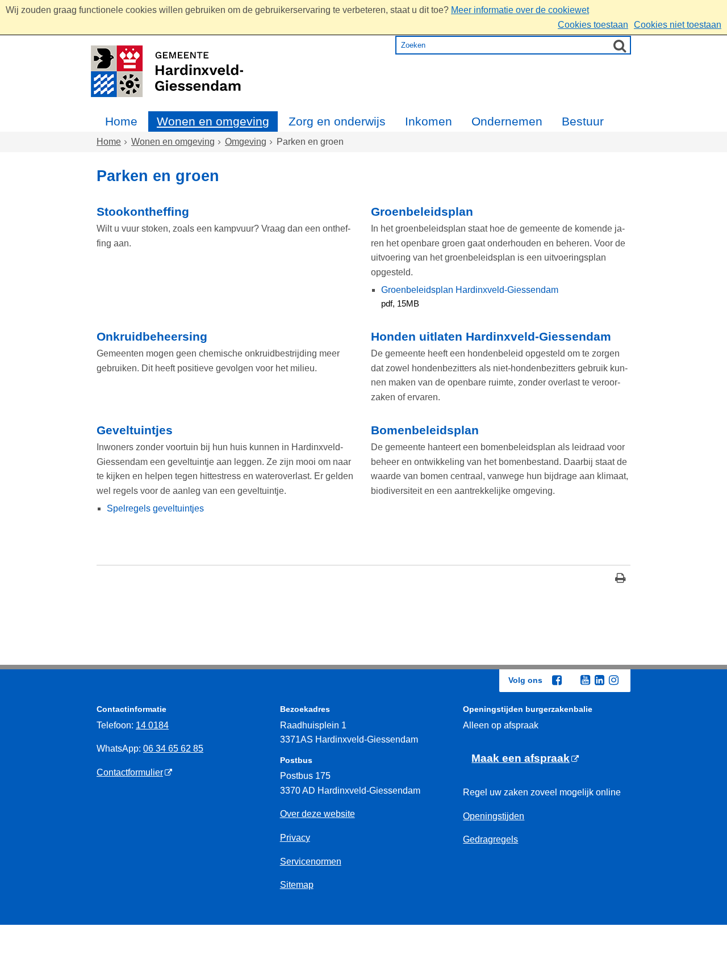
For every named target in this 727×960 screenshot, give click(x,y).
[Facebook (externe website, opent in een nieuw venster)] (556, 680)
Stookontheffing (143, 211)
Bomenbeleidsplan (425, 430)
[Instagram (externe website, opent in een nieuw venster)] (613, 680)
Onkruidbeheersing (152, 336)
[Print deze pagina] (620, 579)
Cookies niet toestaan (677, 25)
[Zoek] (619, 45)
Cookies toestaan (593, 25)
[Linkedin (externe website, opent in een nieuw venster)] (599, 680)
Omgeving (245, 141)
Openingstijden (493, 816)
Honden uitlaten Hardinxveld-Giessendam (491, 336)
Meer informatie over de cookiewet (520, 10)
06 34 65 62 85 (173, 748)
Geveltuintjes (135, 430)
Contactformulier (130, 772)
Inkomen (428, 121)
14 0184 (152, 725)
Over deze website (317, 814)
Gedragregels (490, 839)
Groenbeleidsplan (422, 211)
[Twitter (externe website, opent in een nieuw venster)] (571, 680)
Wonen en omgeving (213, 121)
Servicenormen (310, 861)
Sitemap (297, 885)
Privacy (295, 837)
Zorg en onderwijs (337, 121)
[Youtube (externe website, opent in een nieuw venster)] (585, 680)
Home (121, 121)
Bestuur (583, 121)
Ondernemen (506, 121)
